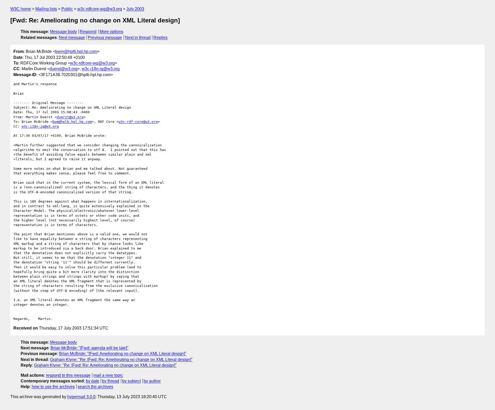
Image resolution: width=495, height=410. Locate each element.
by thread (110, 381)
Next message (72, 37)
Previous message (105, 37)
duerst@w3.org (63, 69)
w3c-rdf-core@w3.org (138, 122)
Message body (63, 31)
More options (111, 31)
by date (92, 381)
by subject (131, 381)
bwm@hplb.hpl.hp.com (76, 51)
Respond (88, 31)
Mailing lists (46, 9)
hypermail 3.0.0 (81, 397)
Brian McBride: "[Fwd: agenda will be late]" (89, 348)
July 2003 (135, 9)
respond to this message (68, 375)
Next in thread (138, 37)
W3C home (20, 9)
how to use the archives (53, 386)
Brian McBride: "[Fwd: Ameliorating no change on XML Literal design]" (122, 353)
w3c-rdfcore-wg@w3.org (99, 9)
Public (67, 9)
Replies (160, 37)
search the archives (95, 386)
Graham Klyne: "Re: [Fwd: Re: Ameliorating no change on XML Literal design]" (121, 359)
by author (152, 381)
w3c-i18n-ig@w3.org (101, 69)
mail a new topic (108, 375)
